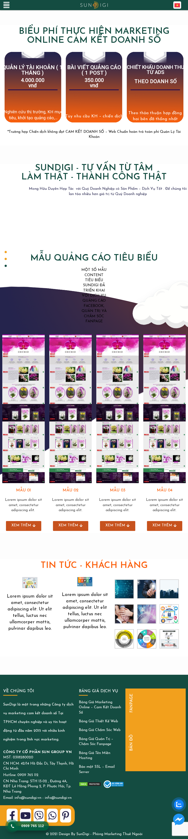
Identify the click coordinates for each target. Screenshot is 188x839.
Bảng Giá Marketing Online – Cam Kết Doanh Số (100, 707)
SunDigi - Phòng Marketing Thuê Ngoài (109, 834)
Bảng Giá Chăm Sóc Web (100, 730)
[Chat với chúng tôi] (179, 819)
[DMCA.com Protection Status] (90, 784)
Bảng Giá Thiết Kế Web (98, 721)
